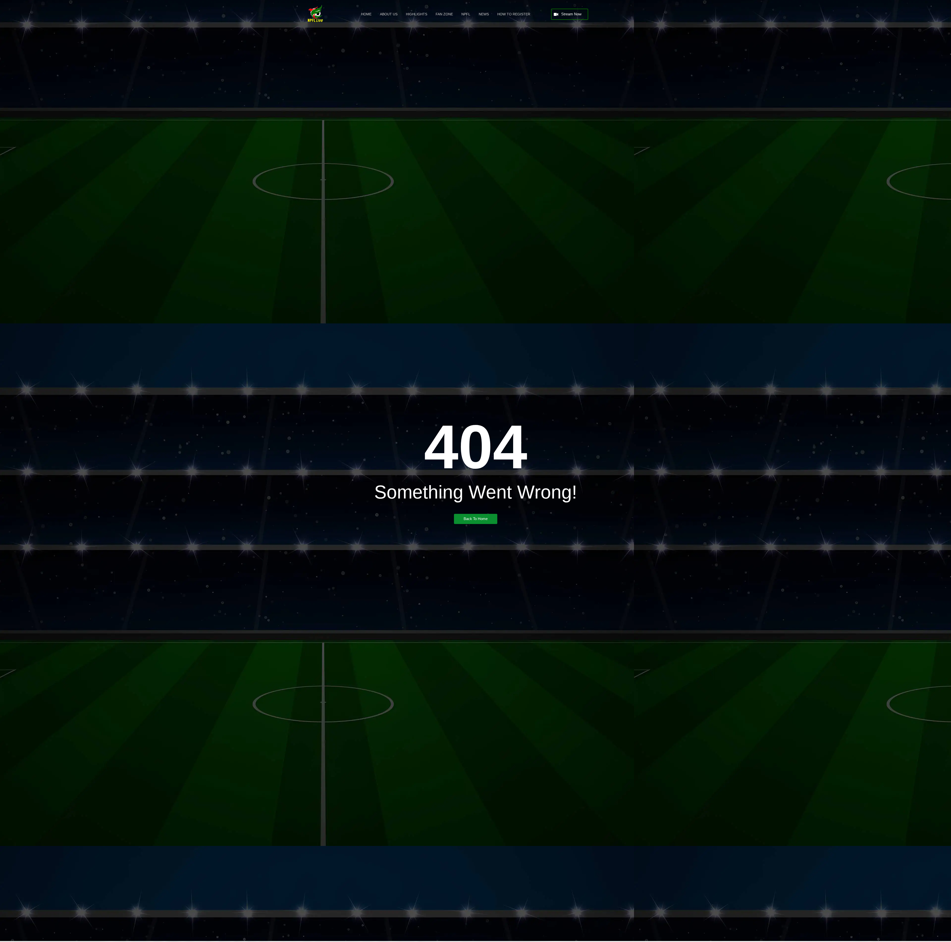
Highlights (416, 14)
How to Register (513, 14)
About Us (388, 14)
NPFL (465, 14)
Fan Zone (444, 14)
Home (366, 14)
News (484, 14)
